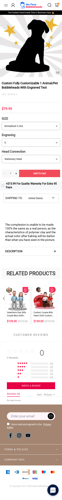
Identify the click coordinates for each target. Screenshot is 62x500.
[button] (3, 305)
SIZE (5, 118)
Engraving (8, 135)
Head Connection (13, 151)
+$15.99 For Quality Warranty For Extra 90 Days (31, 185)
